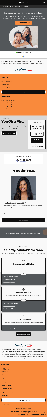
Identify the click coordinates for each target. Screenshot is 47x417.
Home (3, 378)
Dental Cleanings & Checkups (10, 276)
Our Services (5, 382)
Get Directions (23, 92)
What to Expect (9, 133)
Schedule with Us (23, 22)
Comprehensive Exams (9, 279)
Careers (29, 411)
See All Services (23, 334)
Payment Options (37, 140)
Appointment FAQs (37, 133)
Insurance (4, 395)
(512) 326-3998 (9, 87)
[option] (23, 192)
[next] (43, 213)
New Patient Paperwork (37, 127)
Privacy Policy (13, 411)
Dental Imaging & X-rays (9, 282)
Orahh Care (34, 411)
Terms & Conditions (22, 411)
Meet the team (23, 220)
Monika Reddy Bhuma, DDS (14, 203)
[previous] (38, 213)
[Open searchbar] (44, 2)
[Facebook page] (2, 375)
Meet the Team (6, 385)
